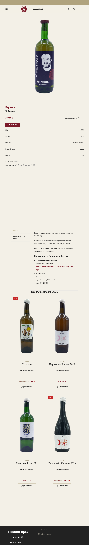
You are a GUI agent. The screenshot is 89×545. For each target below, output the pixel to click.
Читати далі (13, 124)
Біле (82, 136)
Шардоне (27, 364)
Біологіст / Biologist (27, 370)
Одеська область (78, 142)
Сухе (82, 149)
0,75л (82, 155)
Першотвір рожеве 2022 (62, 364)
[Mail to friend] (26, 165)
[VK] (21, 165)
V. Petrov (10, 111)
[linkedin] (28, 165)
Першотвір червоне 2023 (62, 463)
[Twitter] (15, 165)
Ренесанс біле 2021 (26, 463)
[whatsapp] (31, 165)
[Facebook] (18, 165)
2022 (82, 130)
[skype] (34, 165)
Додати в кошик (26, 387)
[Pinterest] (23, 165)
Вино (16, 161)
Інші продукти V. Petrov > (74, 118)
